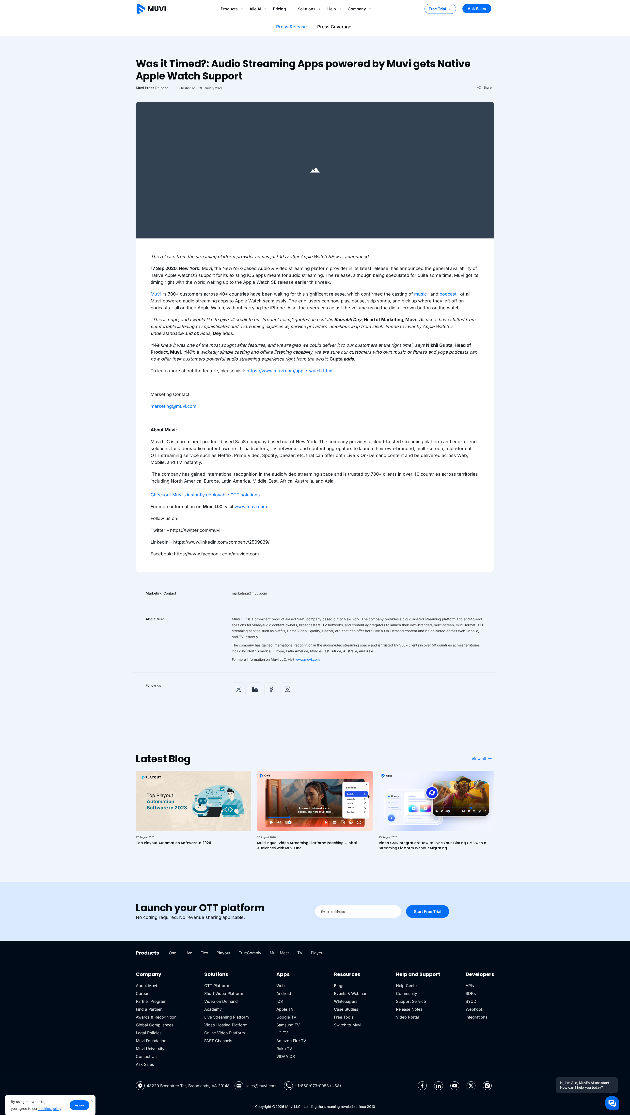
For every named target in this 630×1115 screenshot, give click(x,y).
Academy (213, 1009)
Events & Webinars (351, 993)
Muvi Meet (279, 952)
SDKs (471, 993)
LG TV (282, 1032)
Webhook (474, 1009)
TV (299, 952)
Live (188, 952)
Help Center (407, 985)
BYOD (471, 1001)
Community (406, 993)
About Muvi (146, 985)
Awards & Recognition (156, 1017)
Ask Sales (477, 8)
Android (283, 993)
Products (229, 8)
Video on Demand (221, 1001)
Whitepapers (345, 1001)
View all (479, 758)
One (172, 952)
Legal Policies (148, 1032)
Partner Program (151, 1001)
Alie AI (255, 8)
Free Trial (437, 8)
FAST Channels (218, 1040)
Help (331, 8)
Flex (204, 952)
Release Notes (409, 1009)
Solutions (306, 8)
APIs (470, 985)
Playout (223, 952)
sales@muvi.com (261, 1085)
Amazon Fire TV (291, 1040)
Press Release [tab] (291, 26)
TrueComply (250, 952)
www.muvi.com (307, 659)
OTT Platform (216, 985)
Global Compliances (154, 1024)
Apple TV (285, 1009)
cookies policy (49, 1108)
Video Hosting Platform (226, 1024)
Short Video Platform (223, 993)
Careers (143, 993)
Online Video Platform (224, 1032)
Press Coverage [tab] (334, 26)
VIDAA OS (285, 1056)
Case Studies (346, 1009)
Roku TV (284, 1048)
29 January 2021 (210, 88)
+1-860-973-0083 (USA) (318, 1085)
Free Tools (343, 1017)
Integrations (476, 1017)
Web (280, 985)
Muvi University (150, 1048)
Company (357, 8)
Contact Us (146, 1056)
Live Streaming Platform (226, 1017)
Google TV (286, 1017)
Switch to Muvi (347, 1024)
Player (316, 952)
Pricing (279, 8)
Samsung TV (288, 1024)
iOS (279, 1001)
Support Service (411, 1001)
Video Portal (407, 1017)
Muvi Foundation (151, 1040)
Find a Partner (149, 1009)
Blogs (339, 985)
